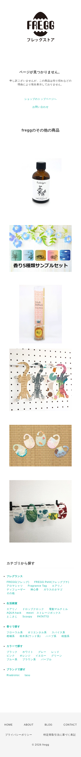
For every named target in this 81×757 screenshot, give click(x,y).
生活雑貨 (12, 603)
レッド (55, 651)
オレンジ (25, 655)
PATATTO (43, 616)
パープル (46, 659)
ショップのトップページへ (40, 99)
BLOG (48, 724)
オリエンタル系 (37, 632)
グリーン (56, 655)
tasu (27, 675)
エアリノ (57, 585)
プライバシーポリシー (18, 734)
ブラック (12, 651)
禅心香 (35, 589)
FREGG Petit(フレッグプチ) (51, 582)
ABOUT (28, 724)
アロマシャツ (15, 585)
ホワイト (27, 651)
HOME (8, 724)
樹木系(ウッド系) (30, 636)
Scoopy (27, 616)
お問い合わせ (40, 106)
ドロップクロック (33, 609)
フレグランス (15, 576)
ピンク (11, 655)
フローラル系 (15, 632)
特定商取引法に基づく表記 (59, 734)
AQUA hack (14, 612)
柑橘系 (11, 636)
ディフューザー (16, 589)
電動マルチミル (58, 609)
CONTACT (70, 724)
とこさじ (12, 616)
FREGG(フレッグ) (18, 582)
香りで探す (13, 626)
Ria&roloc (13, 675)
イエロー (41, 655)
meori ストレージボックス (43, 612)
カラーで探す (15, 646)
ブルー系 (12, 659)
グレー (42, 651)
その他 (11, 593)
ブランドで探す (16, 669)
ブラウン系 (29, 659)
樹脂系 (65, 636)
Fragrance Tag (37, 585)
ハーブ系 (51, 636)
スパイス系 (58, 632)
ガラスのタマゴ (53, 589)
